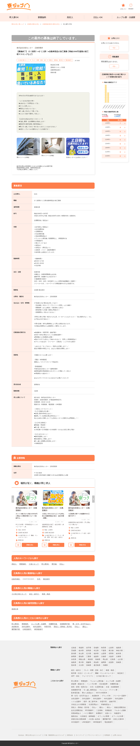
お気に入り (123, 9)
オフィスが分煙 (117, 716)
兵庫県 (118, 656)
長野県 (111, 653)
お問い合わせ (117, 735)
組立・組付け (34, 594)
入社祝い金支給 (94, 719)
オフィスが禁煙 (103, 716)
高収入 (70, 17)
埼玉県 (96, 650)
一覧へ (114, 48)
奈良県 (73, 659)
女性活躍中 (75, 698)
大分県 (81, 665)
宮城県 (96, 648)
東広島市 (46, 579)
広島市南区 (16, 579)
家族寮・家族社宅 (77, 684)
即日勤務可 (89, 710)
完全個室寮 (103, 684)
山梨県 (103, 653)
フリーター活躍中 (119, 696)
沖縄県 (105, 665)
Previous (13, 499)
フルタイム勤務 (120, 710)
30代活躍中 (26, 627)
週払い (85, 627)
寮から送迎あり (87, 693)
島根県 (97, 659)
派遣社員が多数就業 (78, 719)
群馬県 (88, 650)
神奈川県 (119, 650)
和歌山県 (82, 659)
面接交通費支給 (120, 707)
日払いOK (98, 17)
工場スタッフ (34, 564)
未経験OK (15, 627)
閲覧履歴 (130, 9)
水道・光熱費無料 (112, 687)
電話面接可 (68, 60)
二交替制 (99, 710)
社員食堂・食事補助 (87, 716)
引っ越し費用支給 (90, 690)
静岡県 (73, 656)
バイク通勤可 (88, 713)
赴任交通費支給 (77, 710)
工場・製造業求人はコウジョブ (54, 735)
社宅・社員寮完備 (96, 687)
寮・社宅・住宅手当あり (82, 624)
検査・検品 (46, 594)
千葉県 (103, 650)
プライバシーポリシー (94, 735)
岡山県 (105, 659)
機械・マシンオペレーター (105, 673)
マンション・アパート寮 (108, 690)
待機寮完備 (53, 624)
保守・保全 (75, 676)
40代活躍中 (37, 627)
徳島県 (73, 662)
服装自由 (74, 716)
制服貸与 (117, 713)
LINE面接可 (27, 629)
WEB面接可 (38, 629)
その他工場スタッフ (23, 60)
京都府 (103, 656)
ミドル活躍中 (76, 701)
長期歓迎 (108, 710)
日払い (61, 564)
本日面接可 (75, 722)
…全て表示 (77, 60)
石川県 (88, 653)
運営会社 (70, 735)
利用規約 (107, 735)
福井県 (96, 653)
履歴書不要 (16, 629)
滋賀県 (96, 656)
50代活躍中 (119, 698)
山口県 (120, 659)
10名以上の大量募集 (78, 704)
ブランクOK (106, 696)
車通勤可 (99, 713)
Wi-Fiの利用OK (101, 693)
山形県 (111, 648)
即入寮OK (14, 17)
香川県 (81, 662)
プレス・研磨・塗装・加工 (39, 60)
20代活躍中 (86, 698)
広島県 (112, 659)
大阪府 (111, 656)
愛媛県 (88, 662)
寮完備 (54, 564)
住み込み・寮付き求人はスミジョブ (29, 735)
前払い (109, 707)
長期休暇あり (76, 713)
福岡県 (103, 662)
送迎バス (108, 713)
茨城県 (73, 650)
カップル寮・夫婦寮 (126, 17)
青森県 (81, 648)
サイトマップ (80, 735)
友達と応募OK (118, 719)
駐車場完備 (75, 693)
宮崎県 (88, 665)
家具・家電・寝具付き (79, 687)
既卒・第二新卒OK (90, 701)
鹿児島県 (97, 665)
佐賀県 (111, 662)
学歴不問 (47, 627)
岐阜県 (118, 653)
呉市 (39, 579)
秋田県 (103, 648)
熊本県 (73, 665)
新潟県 (73, 653)
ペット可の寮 (92, 684)
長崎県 (118, 662)
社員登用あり (94, 704)
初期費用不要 (65, 624)
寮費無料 (42, 17)
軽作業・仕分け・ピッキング (82, 673)
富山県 (81, 653)
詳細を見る (30, 545)
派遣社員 (15, 609)
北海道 (73, 648)
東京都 (111, 650)
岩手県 (88, 648)
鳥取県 (90, 659)
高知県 (96, 662)
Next (93, 499)
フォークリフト (87, 676)
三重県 (88, 656)
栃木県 (81, 650)
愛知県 (81, 656)
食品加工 (120, 673)
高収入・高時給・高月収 (56, 60)
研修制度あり (106, 704)
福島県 (118, 648)
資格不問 (112, 701)
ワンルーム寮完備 (96, 681)
